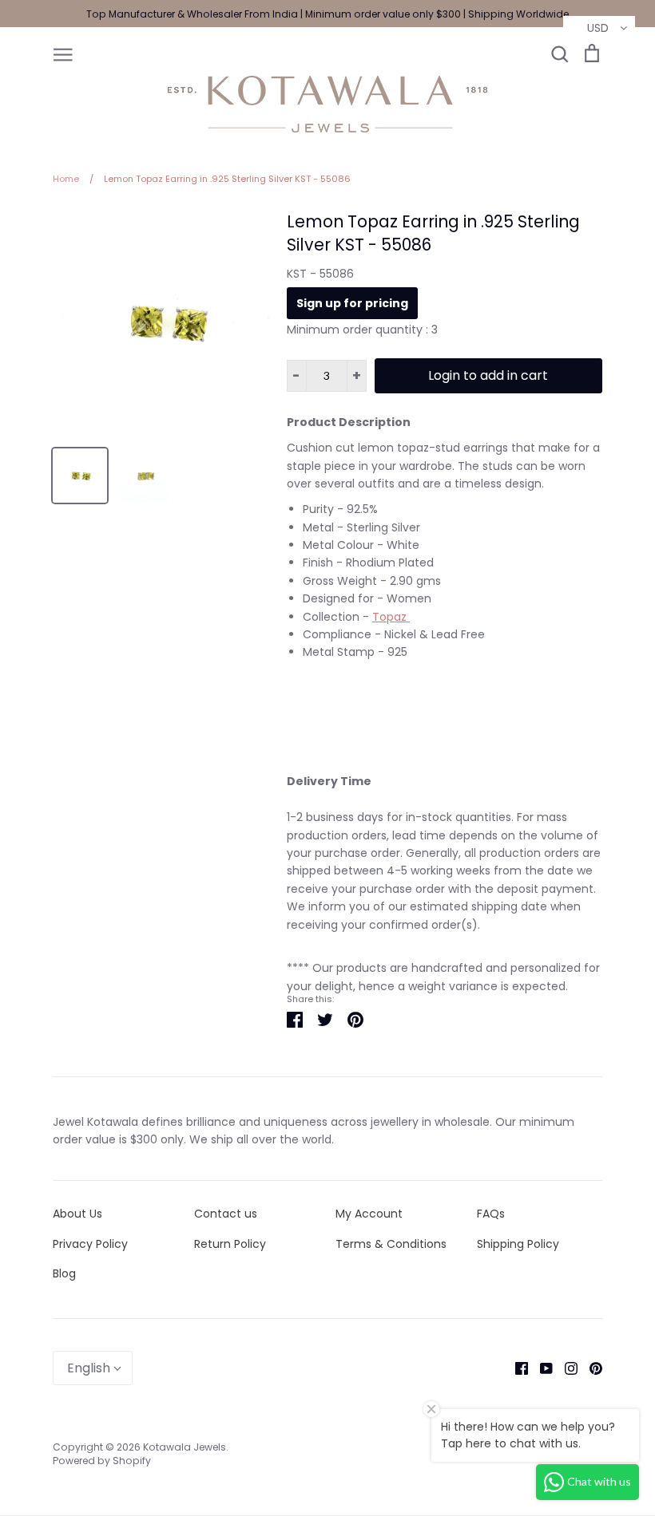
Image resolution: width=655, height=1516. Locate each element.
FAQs (491, 1214)
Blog (64, 1273)
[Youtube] (540, 1368)
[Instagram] (565, 1368)
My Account (369, 1214)
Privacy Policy (90, 1244)
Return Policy (230, 1244)
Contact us (225, 1214)
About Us (77, 1214)
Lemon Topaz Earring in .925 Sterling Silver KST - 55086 (433, 233)
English (88, 1368)
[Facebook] (515, 1368)
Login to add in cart (488, 375)
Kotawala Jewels (184, 1447)
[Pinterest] (590, 1368)
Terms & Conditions (391, 1244)
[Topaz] (408, 617)
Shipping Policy (518, 1244)
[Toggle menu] (63, 53)
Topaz (389, 617)
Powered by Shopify (102, 1460)
